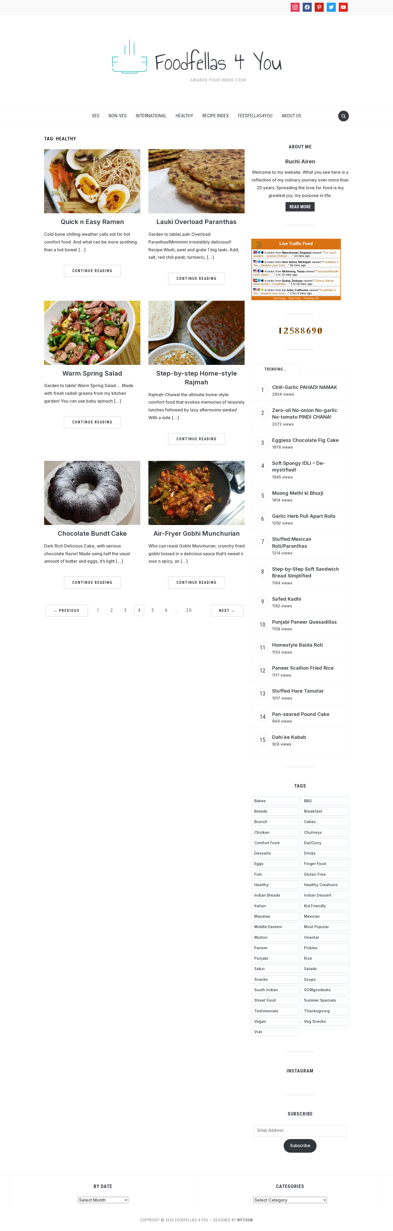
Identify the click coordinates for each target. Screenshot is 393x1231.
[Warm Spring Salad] (92, 332)
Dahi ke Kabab (289, 737)
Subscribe (300, 1145)
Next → (227, 610)
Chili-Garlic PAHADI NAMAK (304, 387)
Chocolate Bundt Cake (92, 533)
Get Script (279, 298)
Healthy (184, 115)
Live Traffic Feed (296, 243)
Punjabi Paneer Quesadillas (304, 622)
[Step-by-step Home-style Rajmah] (196, 332)
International (151, 115)
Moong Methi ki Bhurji (297, 493)
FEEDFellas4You (255, 115)
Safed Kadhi (286, 599)
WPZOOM (245, 1220)
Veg (95, 115)
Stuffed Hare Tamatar (298, 691)
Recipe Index (215, 115)
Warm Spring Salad (92, 373)
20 (189, 610)
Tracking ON (311, 298)
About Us (291, 115)
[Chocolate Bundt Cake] (92, 492)
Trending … (275, 369)
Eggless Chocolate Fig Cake (305, 440)
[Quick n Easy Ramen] (92, 181)
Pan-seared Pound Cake (300, 714)
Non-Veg (118, 115)
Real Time (294, 298)
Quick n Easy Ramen (92, 222)
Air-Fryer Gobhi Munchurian (196, 533)
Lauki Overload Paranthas (196, 222)
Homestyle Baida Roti (297, 645)
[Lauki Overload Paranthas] (196, 181)
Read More (300, 206)
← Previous (66, 610)
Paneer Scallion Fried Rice (303, 668)
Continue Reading (92, 271)
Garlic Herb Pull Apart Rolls (304, 516)
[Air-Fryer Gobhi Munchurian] (196, 492)
